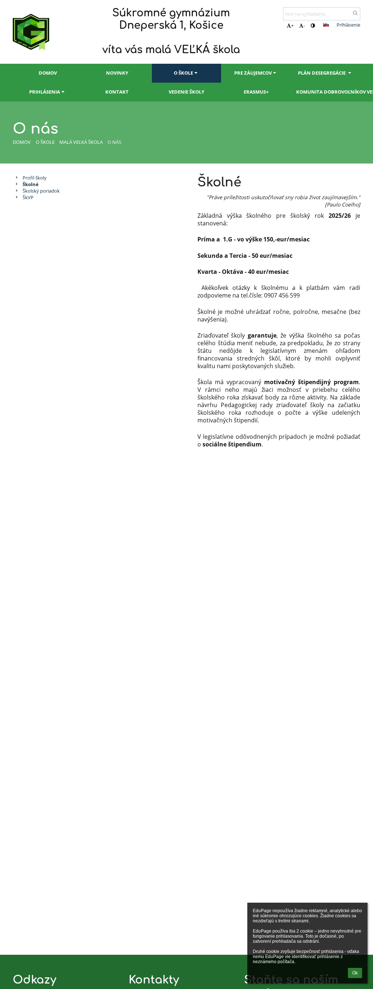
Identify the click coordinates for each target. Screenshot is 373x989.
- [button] (304, 25)
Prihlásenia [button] (44, 91)
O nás (114, 142)
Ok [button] (355, 973)
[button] (313, 25)
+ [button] (292, 25)
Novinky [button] (117, 73)
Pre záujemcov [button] (253, 73)
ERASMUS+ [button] (256, 91)
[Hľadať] (355, 12)
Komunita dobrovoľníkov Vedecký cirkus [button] (328, 91)
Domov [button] (48, 73)
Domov (22, 142)
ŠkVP (28, 197)
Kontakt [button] (117, 91)
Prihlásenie (348, 24)
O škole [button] (183, 73)
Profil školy (35, 177)
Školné (31, 184)
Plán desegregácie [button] (322, 73)
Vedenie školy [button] (186, 91)
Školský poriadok (41, 191)
